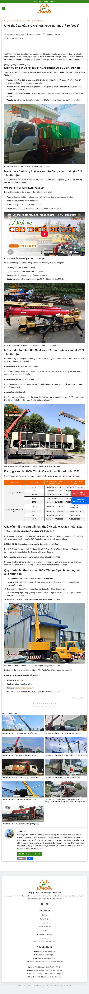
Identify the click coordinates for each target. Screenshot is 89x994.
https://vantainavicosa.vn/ (23, 688)
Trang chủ (7, 21)
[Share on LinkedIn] (54, 705)
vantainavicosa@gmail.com (47, 958)
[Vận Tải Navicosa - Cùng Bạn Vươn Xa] (44, 8)
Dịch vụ (44, 915)
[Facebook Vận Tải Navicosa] (42, 904)
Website (21, 858)
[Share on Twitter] (42, 705)
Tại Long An (41, 21)
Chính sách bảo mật (44, 934)
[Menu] (3, 9)
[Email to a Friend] (46, 705)
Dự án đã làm (44, 919)
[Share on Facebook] (38, 705)
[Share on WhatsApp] (34, 705)
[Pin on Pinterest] (50, 705)
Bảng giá (44, 923)
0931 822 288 (46, 955)
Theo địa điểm (32, 21)
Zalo (29, 858)
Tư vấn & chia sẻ (44, 927)
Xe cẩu (14, 21)
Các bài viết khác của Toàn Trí (29, 854)
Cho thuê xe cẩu (22, 21)
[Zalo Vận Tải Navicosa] (47, 904)
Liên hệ (44, 930)
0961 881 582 (46, 951)
